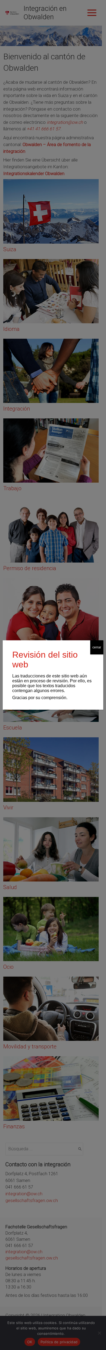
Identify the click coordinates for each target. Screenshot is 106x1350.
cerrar (96, 647)
